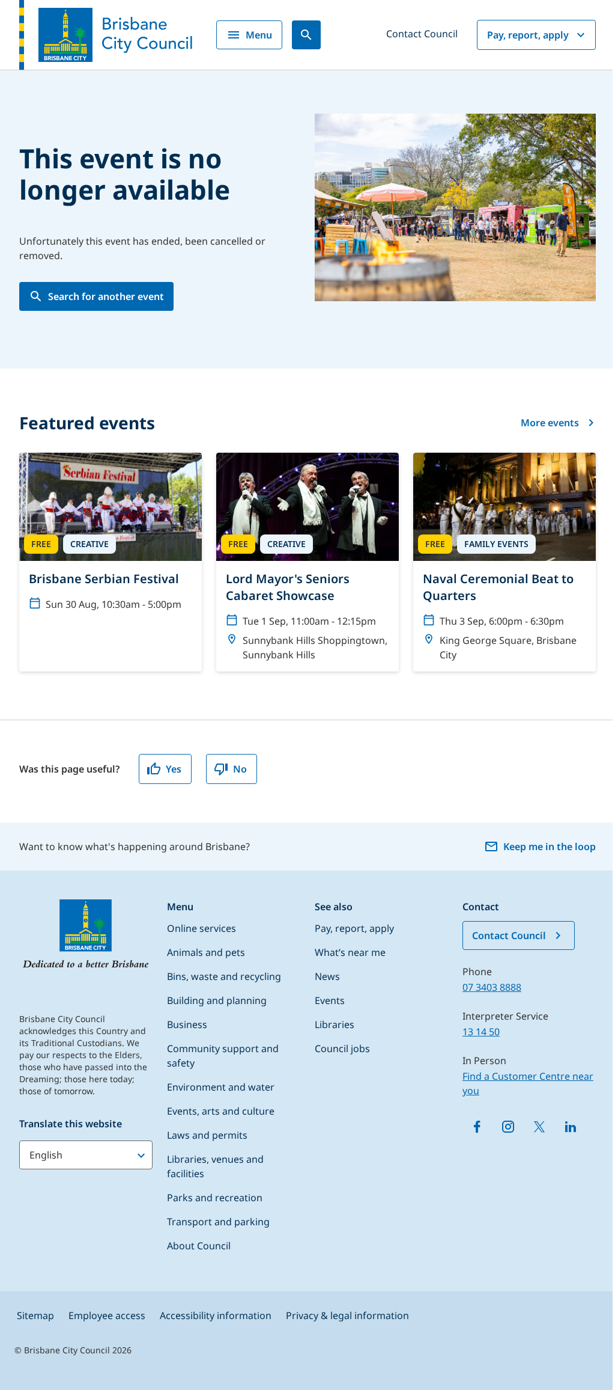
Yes (173, 769)
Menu (259, 34)
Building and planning (217, 1000)
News (327, 976)
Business (187, 1024)
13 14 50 (481, 1031)
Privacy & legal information (347, 1315)
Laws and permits (207, 1135)
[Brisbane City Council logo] (105, 35)
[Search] (306, 34)
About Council (199, 1245)
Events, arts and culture (220, 1111)
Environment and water (220, 1087)
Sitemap (35, 1315)
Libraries (334, 1024)
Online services (201, 928)
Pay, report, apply (528, 34)
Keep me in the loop (549, 846)
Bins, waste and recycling (224, 976)
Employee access (106, 1315)
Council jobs (342, 1048)
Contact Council (422, 33)
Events (330, 1000)
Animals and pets (206, 952)
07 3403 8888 (491, 987)
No (240, 769)
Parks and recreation (214, 1197)
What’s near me (350, 952)
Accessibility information (215, 1315)
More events (550, 422)
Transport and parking (218, 1221)
